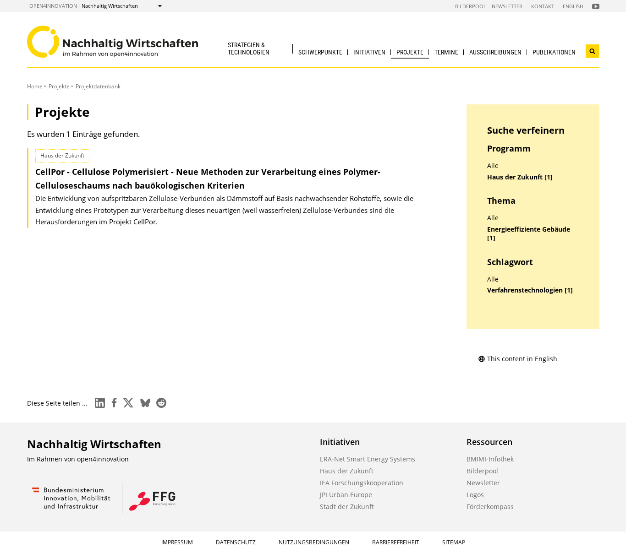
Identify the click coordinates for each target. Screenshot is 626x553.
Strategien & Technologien (248, 48)
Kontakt (542, 6)
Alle (493, 166)
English (573, 6)
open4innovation (53, 5)
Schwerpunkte (320, 52)
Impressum (177, 542)
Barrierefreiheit (395, 542)
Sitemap (453, 542)
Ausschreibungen (495, 52)
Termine (446, 52)
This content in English (522, 358)
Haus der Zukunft (346, 470)
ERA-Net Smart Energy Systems (367, 459)
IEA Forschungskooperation (361, 482)
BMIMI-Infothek (490, 459)
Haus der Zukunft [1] (520, 177)
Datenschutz (236, 542)
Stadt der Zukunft (347, 506)
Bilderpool (470, 6)
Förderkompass (490, 506)
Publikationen (554, 52)
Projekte (409, 52)
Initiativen (369, 52)
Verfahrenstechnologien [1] (530, 290)
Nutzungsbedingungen (314, 542)
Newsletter (507, 6)
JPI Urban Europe (346, 494)
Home (35, 86)
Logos (475, 494)
